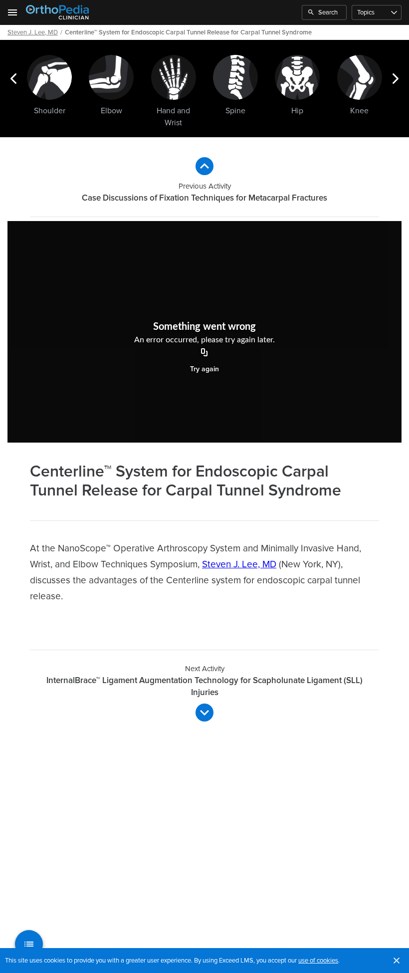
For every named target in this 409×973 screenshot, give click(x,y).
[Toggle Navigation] (13, 12)
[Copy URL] (204, 353)
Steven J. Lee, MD (32, 32)
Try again (204, 369)
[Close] (396, 960)
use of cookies (318, 961)
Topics (366, 12)
